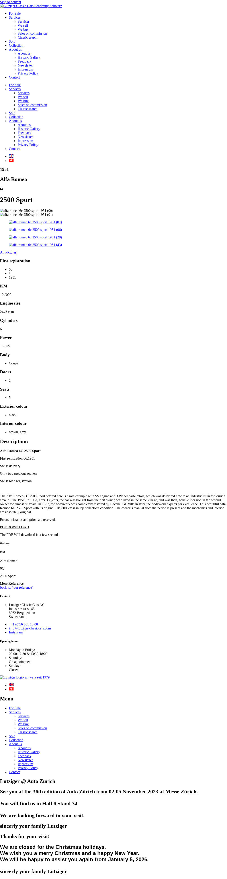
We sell (23, 25)
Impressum (25, 69)
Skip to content (10, 2)
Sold (12, 41)
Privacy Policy (28, 73)
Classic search (27, 37)
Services (15, 17)
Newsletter (25, 65)
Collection (16, 45)
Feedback (24, 61)
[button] (14, 527)
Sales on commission (32, 33)
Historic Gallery (29, 57)
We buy (23, 29)
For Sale (15, 13)
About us (15, 49)
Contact (14, 77)
